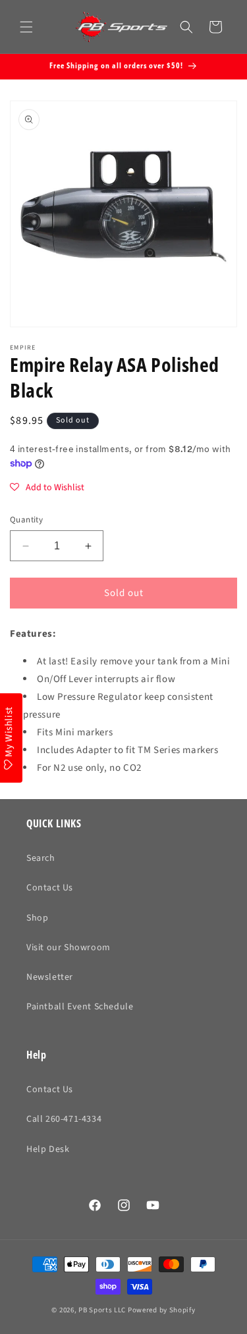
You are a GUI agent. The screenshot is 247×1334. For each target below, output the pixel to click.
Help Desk (47, 1149)
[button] (26, 26)
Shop (37, 918)
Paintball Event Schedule (79, 1006)
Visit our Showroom (68, 947)
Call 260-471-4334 (63, 1119)
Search (40, 858)
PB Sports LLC (102, 1310)
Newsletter (49, 977)
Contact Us (49, 887)
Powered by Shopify (162, 1310)
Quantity (26, 520)
